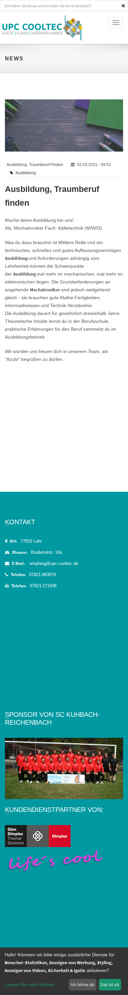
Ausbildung (25, 173)
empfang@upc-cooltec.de (54, 563)
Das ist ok (109, 984)
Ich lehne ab (83, 984)
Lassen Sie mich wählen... (32, 984)
